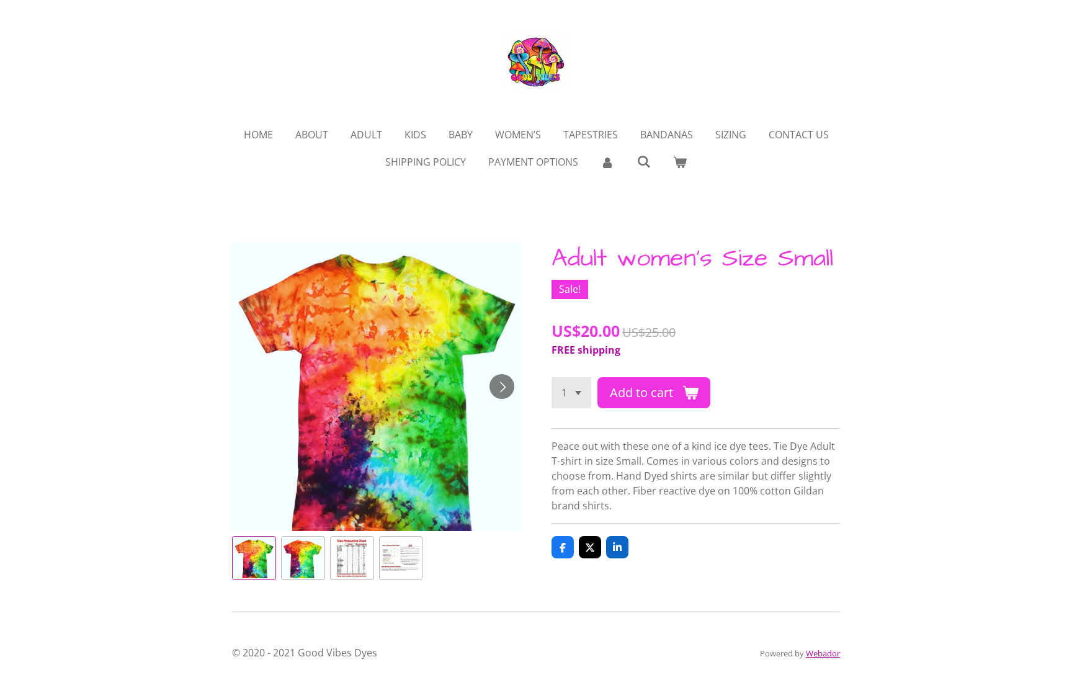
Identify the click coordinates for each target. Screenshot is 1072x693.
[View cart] (680, 161)
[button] (254, 558)
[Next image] (501, 386)
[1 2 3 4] (571, 392)
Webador (823, 653)
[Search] (643, 161)
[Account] (607, 161)
